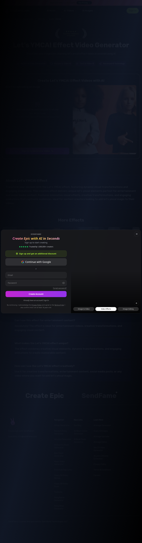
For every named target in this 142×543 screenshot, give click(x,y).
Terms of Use (59, 305)
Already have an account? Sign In (36, 300)
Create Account (36, 294)
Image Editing (128, 309)
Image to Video (84, 309)
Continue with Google (38, 262)
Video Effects (106, 309)
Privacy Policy (37, 305)
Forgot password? (60, 288)
